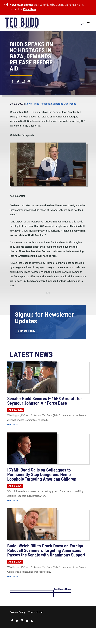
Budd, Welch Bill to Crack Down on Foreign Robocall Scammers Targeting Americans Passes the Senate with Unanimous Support (46, 550)
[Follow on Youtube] (29, 79)
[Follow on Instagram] (23, 79)
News (28, 103)
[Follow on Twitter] (18, 79)
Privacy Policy (17, 612)
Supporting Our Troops (63, 103)
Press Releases (41, 103)
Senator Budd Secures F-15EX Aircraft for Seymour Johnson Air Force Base (44, 401)
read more (12, 424)
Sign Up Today (26, 330)
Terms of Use (35, 612)
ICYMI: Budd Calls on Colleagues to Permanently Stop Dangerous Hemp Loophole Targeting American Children (41, 474)
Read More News (62, 589)
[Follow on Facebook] (12, 79)
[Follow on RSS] (32, 621)
